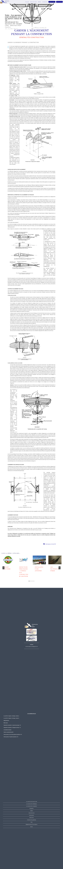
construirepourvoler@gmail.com (31, 646)
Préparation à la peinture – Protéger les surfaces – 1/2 (12, 727)
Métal (39, 1)
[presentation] (8, 560)
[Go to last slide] (3, 567)
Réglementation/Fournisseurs (31, 824)
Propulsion (32, 808)
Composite (45, 1)
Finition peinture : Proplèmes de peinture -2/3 (11, 736)
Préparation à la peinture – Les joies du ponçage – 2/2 (12, 725)
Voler (31, 822)
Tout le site (52, 1)
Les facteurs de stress (54, 569)
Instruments (31, 815)
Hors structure (31, 813)
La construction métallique (31, 803)
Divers (31, 826)
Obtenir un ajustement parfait (8, 732)
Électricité (32, 817)
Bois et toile (34, 1)
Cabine (31, 810)
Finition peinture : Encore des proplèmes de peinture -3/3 (13, 734)
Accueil (27, 1)
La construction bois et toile (31, 801)
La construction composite (31, 806)
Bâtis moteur (6, 722)
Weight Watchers (6, 720)
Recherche (59, 1)
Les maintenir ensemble (7, 729)
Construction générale (31, 819)
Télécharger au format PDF (50, 544)
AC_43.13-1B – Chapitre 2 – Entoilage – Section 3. (11, 718)
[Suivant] (60, 567)
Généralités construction (31, 37)
